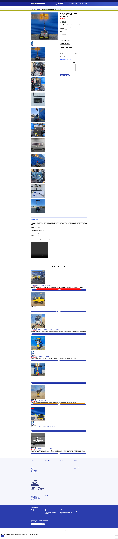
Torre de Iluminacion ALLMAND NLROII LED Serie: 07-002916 (41, 179)
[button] (32, 47)
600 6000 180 (55, 0)
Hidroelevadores (33, 203)
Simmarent (34, 9)
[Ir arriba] (58, 538)
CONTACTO (81, 3)
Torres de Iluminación (34, 210)
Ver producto (59, 184)
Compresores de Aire (34, 204)
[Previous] (31, 65)
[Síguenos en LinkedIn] (86, 3)
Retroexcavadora (76, 205)
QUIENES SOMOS (71, 3)
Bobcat (75, 198)
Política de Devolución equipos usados (36, 235)
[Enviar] (46, 3)
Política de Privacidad (34, 234)
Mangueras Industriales (34, 209)
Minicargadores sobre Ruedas (78, 202)
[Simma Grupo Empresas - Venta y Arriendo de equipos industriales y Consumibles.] (59, 3)
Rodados (32, 205)
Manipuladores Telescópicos (78, 204)
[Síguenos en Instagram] (85, 3)
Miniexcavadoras (76, 203)
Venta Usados (38, 9)
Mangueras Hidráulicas (34, 208)
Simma (32, 198)
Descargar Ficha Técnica (65, 43)
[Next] (34, 47)
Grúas (31, 202)
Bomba (32, 207)
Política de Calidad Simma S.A (35, 233)
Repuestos (61, 202)
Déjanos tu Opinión (47, 237)
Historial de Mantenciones (65, 40)
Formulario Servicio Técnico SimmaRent (50, 203)
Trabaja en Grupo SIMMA (48, 238)
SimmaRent (47, 198)
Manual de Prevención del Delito (35, 236)
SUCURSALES (77, 3)
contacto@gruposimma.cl (63, 0)
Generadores (32, 206)
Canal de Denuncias (33, 237)
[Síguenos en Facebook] (65, 268)
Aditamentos (75, 206)
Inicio (31, 9)
